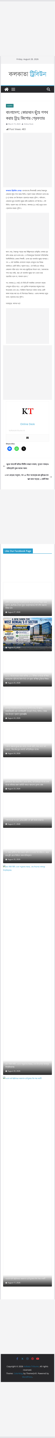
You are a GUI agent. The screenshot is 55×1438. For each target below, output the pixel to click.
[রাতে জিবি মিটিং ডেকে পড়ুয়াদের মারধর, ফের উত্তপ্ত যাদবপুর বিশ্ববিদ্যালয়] (27, 970)
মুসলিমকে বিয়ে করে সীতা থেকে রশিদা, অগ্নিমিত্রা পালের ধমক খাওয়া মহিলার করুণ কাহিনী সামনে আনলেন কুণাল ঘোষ (27, 783)
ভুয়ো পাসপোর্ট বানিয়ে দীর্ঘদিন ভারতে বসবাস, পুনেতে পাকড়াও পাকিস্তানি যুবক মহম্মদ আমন (27, 466)
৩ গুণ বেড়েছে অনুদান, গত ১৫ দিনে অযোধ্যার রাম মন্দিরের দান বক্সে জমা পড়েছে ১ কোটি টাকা (27, 477)
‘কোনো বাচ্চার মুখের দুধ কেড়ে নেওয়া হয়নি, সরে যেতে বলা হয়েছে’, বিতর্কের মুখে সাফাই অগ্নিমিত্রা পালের (25, 748)
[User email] (27, 437)
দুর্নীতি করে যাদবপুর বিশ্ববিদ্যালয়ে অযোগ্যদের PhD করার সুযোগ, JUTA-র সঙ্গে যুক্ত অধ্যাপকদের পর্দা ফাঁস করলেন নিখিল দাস (26, 605)
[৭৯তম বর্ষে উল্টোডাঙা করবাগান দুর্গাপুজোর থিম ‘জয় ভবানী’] (27, 1182)
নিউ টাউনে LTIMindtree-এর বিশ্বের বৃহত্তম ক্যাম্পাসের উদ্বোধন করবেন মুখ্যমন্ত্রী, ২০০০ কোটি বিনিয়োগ (27, 642)
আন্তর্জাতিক (9, 106)
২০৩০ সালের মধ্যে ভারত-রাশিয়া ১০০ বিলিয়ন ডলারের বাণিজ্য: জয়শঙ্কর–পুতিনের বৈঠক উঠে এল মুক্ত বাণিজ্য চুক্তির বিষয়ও (27, 677)
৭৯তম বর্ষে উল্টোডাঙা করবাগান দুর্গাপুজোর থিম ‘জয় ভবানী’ (25, 1278)
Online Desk (28, 124)
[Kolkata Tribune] (6, 89)
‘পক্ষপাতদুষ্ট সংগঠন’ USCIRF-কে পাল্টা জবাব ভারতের (24, 820)
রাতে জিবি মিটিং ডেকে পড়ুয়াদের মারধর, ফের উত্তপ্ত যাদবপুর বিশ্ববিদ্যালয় (27, 1065)
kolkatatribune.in (17, 430)
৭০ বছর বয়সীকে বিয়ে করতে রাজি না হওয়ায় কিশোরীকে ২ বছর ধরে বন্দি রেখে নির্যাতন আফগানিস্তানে (27, 854)
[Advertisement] (27, 28)
